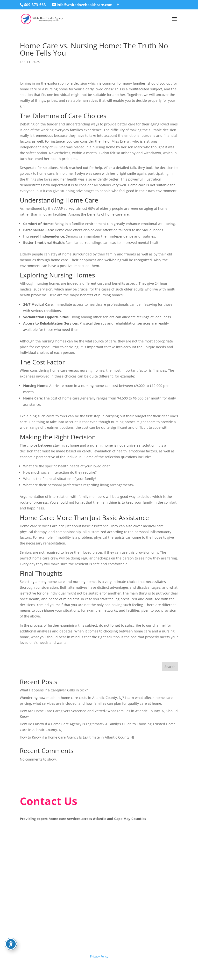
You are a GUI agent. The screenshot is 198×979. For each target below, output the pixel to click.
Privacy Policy (99, 956)
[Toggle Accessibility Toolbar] (11, 944)
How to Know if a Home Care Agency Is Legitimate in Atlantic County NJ (77, 737)
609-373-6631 (36, 4)
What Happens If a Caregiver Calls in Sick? (54, 690)
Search (170, 666)
